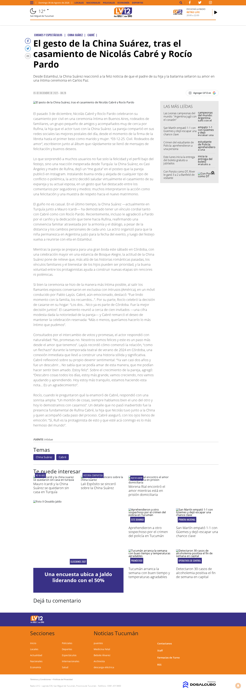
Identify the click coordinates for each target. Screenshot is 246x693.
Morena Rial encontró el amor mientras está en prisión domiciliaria (147, 490)
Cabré (62, 457)
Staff (160, 650)
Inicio (33, 643)
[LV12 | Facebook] (190, 3)
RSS (159, 664)
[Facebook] (28, 41)
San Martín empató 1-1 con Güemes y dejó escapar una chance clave (179, 131)
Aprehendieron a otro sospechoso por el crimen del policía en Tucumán (148, 531)
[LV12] (37, 622)
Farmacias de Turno (168, 657)
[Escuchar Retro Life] (215, 12)
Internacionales (70, 661)
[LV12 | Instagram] (210, 3)
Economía (123, 3)
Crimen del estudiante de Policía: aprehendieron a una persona (178, 146)
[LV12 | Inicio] (212, 633)
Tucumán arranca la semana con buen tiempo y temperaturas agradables (149, 573)
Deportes (137, 3)
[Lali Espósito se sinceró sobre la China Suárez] (102, 480)
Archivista (99, 661)
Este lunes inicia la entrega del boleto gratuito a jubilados (179, 160)
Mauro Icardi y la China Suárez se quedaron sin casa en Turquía (51, 488)
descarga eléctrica (104, 667)
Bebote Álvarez (102, 655)
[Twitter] (28, 48)
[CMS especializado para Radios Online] (194, 684)
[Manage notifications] (238, 685)
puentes (98, 643)
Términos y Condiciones (40, 679)
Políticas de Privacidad (63, 679)
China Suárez (44, 457)
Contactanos (164, 643)
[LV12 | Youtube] (192, 619)
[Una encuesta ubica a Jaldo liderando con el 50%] (78, 534)
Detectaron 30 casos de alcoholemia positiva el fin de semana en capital (196, 573)
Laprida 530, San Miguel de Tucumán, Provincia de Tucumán (69, 685)
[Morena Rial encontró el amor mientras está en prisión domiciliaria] (150, 482)
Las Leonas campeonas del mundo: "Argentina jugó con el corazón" (179, 116)
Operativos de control (190, 560)
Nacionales (93, 3)
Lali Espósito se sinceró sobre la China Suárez (98, 486)
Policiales (109, 3)
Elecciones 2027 (78, 561)
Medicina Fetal (102, 649)
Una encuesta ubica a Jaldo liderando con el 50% (78, 577)
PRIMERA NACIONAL (187, 519)
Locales (79, 3)
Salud (65, 667)
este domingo (137, 519)
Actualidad (36, 655)
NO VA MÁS (40, 475)
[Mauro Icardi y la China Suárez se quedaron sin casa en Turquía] (54, 480)
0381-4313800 (114, 685)
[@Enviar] (28, 56)
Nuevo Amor (136, 478)
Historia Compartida (93, 475)
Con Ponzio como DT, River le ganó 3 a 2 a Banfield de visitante (179, 175)
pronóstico (136, 560)
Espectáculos (69, 655)
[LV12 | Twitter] (199, 3)
